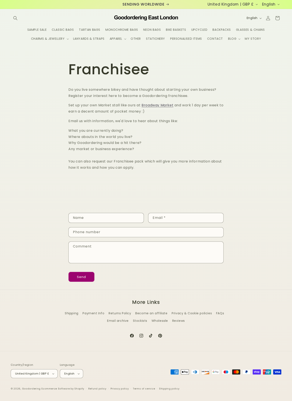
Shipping (71, 313)
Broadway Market (157, 105)
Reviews (178, 321)
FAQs (220, 313)
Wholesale (160, 321)
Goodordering (31, 388)
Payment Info (93, 313)
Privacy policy (120, 388)
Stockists (140, 321)
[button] (15, 18)
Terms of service (144, 388)
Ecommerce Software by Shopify (62, 388)
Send (81, 277)
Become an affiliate (151, 313)
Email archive (118, 321)
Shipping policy (169, 388)
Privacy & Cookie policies (192, 313)
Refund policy (97, 388)
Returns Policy (120, 313)
